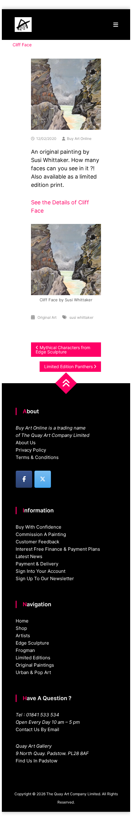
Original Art (46, 317)
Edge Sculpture (32, 643)
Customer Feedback (37, 542)
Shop (21, 628)
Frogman (25, 650)
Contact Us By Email (37, 729)
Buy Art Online (79, 138)
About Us (26, 442)
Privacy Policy (31, 450)
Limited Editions (33, 658)
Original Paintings (35, 665)
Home (22, 621)
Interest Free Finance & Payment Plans (58, 549)
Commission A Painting (41, 534)
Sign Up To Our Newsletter (45, 578)
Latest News (29, 556)
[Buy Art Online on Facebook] (24, 479)
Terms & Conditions (37, 457)
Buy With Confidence (38, 527)
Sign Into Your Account (40, 571)
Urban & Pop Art (33, 672)
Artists (23, 635)
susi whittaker (81, 317)
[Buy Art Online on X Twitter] (42, 479)
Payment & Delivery (37, 564)
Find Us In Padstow (36, 761)
